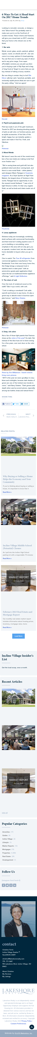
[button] (7, 404)
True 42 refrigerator (23, 258)
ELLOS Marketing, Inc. (23, 1033)
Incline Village (7, 839)
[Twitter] (7, 885)
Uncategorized (7, 860)
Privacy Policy (26, 1021)
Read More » (7, 492)
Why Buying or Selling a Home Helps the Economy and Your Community (18, 479)
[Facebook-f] (3, 885)
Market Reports (8, 846)
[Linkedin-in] (14, 885)
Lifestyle (5, 842)
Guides (4, 835)
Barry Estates (20, 298)
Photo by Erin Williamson (11, 372)
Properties (6, 853)
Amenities (6, 832)
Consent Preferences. (18, 1024)
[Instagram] (11, 885)
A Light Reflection (20, 276)
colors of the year (17, 338)
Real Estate (6, 856)
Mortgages (6, 849)
